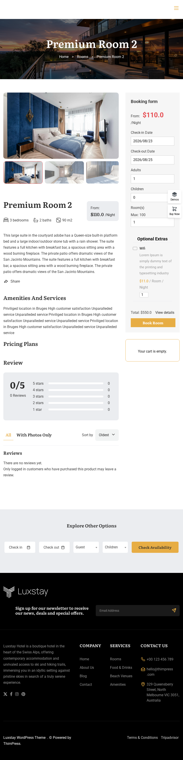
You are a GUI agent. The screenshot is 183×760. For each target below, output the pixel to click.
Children (137, 189)
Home (64, 57)
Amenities (118, 684)
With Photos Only (34, 435)
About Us (87, 667)
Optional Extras (152, 239)
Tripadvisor (170, 737)
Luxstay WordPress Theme (24, 737)
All (8, 435)
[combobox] (86, 547)
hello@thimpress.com (160, 672)
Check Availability (155, 547)
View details (164, 312)
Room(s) (137, 208)
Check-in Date (141, 132)
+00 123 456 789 (160, 659)
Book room (153, 322)
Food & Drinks (121, 667)
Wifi (142, 248)
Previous (12, 126)
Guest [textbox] (80, 547)
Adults (136, 170)
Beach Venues (121, 676)
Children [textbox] (111, 547)
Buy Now (174, 214)
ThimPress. (12, 743)
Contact (86, 684)
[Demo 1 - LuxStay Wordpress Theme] (91, 8)
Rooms (82, 57)
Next (109, 126)
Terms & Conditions (142, 737)
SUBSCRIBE (174, 610)
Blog (83, 676)
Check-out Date (143, 151)
